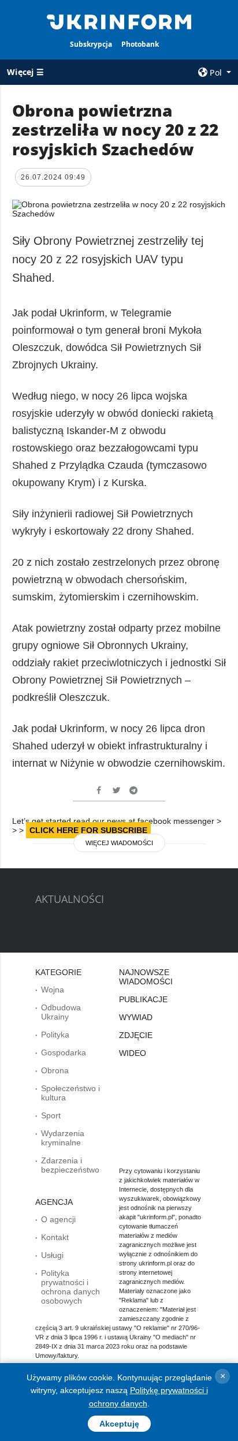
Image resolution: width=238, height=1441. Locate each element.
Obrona (55, 1070)
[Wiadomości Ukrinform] (119, 20)
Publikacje (143, 999)
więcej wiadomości (119, 842)
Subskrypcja (91, 44)
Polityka (55, 1034)
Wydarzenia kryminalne (62, 1138)
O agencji (58, 1219)
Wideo (132, 1053)
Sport (51, 1115)
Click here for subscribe (88, 830)
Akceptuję (119, 1423)
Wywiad (136, 1017)
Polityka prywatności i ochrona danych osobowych (70, 1286)
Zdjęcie (136, 1035)
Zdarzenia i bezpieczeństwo (70, 1165)
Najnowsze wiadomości (146, 977)
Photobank (140, 44)
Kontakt (55, 1237)
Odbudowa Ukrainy (61, 1012)
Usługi (52, 1255)
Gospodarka (63, 1052)
